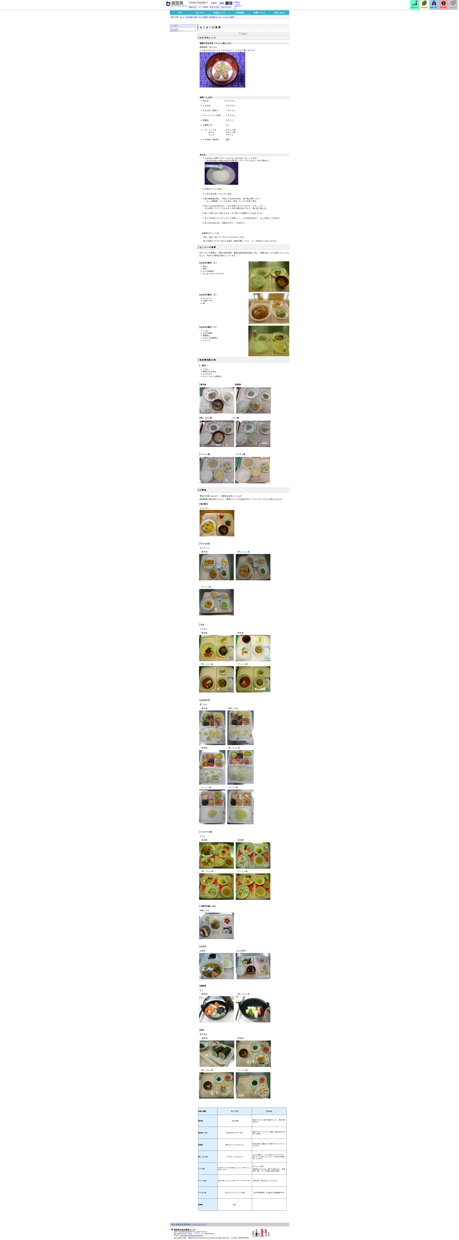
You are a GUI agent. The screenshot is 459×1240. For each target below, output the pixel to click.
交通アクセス (259, 13)
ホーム (182, 17)
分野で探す (424, 7)
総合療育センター (215, 17)
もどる (176, 29)
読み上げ (193, 7)
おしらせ (199, 13)
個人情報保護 (177, 1224)
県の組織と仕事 (191, 17)
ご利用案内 (239, 13)
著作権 (187, 1224)
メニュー (453, 7)
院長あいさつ (219, 13)
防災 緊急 (443, 7)
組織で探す (433, 7)
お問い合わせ (279, 13)
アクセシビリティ (198, 1224)
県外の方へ (414, 7)
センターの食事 (228, 17)
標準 (222, 3)
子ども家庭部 (203, 17)
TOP (180, 13)
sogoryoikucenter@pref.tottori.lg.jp (191, 1235)
